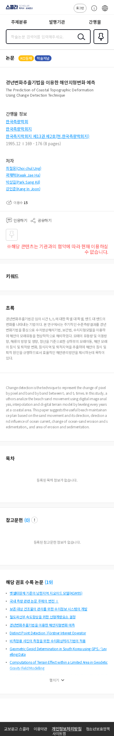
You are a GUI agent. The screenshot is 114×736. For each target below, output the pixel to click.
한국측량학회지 (19, 129)
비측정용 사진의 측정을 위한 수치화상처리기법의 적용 (48, 640)
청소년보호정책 (98, 729)
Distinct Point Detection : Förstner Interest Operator (48, 632)
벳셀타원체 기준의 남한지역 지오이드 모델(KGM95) (46, 592)
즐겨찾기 (99, 43)
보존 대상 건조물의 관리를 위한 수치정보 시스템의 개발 (48, 608)
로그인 (80, 8)
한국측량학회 (17, 121)
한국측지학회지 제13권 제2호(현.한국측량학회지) (47, 136)
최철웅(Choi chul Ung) (23, 168)
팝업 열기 (34, 520)
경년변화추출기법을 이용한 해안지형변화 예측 (42, 624)
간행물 (95, 22)
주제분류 (19, 22)
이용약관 (40, 729)
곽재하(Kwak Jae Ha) (23, 175)
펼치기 (54, 680)
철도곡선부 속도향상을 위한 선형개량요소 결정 (42, 616)
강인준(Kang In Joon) (23, 188)
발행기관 (57, 22)
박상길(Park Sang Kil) (23, 182)
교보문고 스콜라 (16, 729)
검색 (80, 41)
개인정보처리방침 (67, 729)
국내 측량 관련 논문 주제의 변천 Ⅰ (34, 600)
